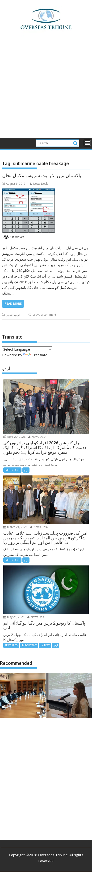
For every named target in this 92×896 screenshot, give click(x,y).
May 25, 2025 (15, 617)
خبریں (9, 315)
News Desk (40, 184)
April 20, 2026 (15, 437)
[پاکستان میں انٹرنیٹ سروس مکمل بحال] (28, 191)
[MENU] (87, 143)
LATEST (45, 645)
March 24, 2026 (16, 527)
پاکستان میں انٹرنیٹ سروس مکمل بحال (41, 175)
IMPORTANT (12, 470)
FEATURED (11, 645)
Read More (12, 303)
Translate (39, 354)
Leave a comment (44, 315)
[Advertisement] (46, 90)
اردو (17, 315)
